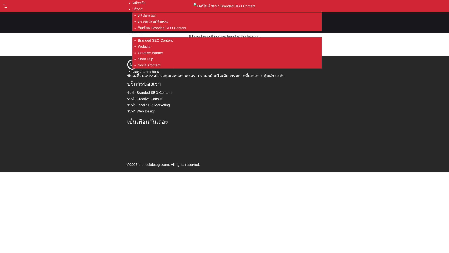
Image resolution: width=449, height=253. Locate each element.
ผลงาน (137, 34)
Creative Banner (150, 53)
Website (144, 46)
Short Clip (145, 59)
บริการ (137, 9)
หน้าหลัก (139, 3)
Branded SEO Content (155, 40)
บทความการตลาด (146, 71)
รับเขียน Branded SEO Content (162, 28)
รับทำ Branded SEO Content (149, 93)
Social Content (149, 65)
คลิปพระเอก (147, 15)
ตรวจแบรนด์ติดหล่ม (153, 22)
